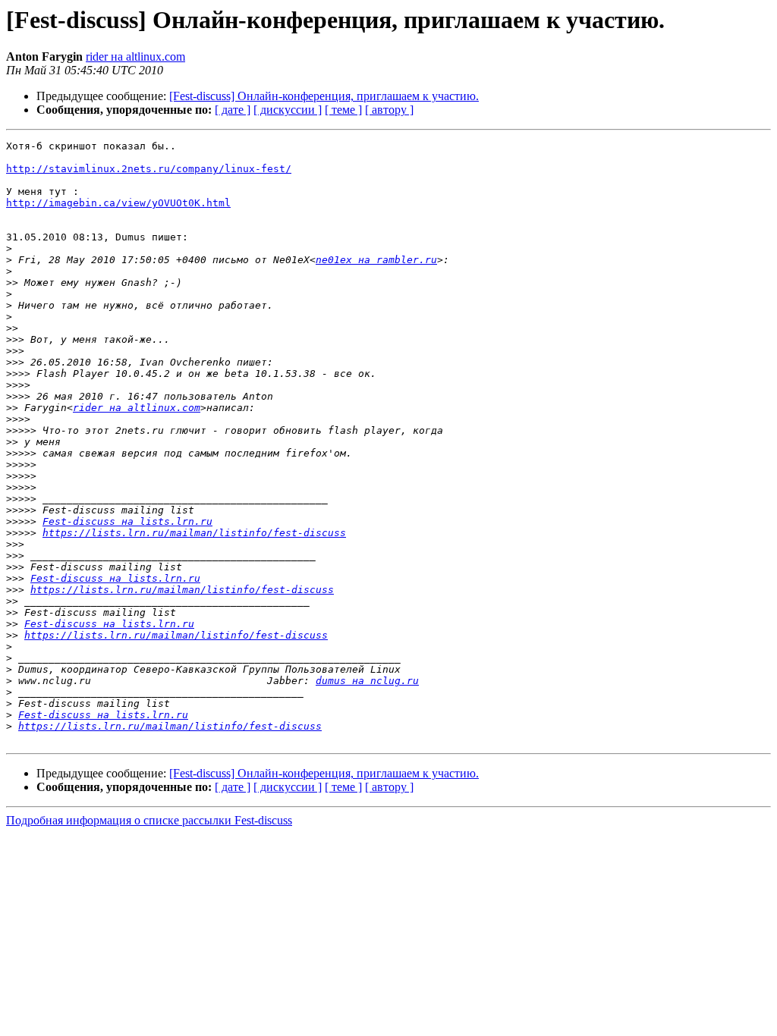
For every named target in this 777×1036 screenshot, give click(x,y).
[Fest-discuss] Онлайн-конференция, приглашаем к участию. (324, 95)
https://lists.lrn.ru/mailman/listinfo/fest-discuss (194, 532)
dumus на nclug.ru (367, 680)
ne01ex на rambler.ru (376, 259)
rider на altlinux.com (135, 56)
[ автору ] (389, 109)
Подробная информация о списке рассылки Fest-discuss (149, 820)
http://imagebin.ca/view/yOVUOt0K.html (118, 203)
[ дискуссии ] (287, 109)
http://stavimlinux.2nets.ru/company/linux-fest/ (148, 168)
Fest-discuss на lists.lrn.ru (127, 521)
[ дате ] (232, 109)
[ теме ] (343, 109)
